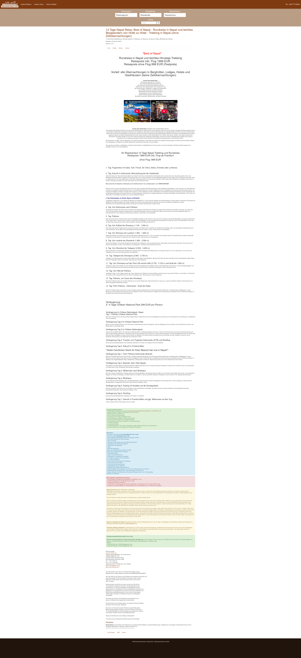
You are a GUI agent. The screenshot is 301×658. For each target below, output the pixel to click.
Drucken (127, 48)
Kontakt (114, 48)
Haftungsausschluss (159, 641)
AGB (118, 632)
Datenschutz (150, 641)
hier (154, 222)
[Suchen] (158, 22)
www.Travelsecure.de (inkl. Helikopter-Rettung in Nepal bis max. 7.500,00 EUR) (142, 410)
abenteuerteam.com (115, 628)
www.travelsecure (130, 523)
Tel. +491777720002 (293, 4)
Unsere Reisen (26, 4)
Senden (121, 48)
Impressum (143, 641)
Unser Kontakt (51, 4)
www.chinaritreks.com (111, 553)
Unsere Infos (38, 4)
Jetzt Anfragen (111, 632)
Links (108, 48)
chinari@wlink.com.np (114, 565)
